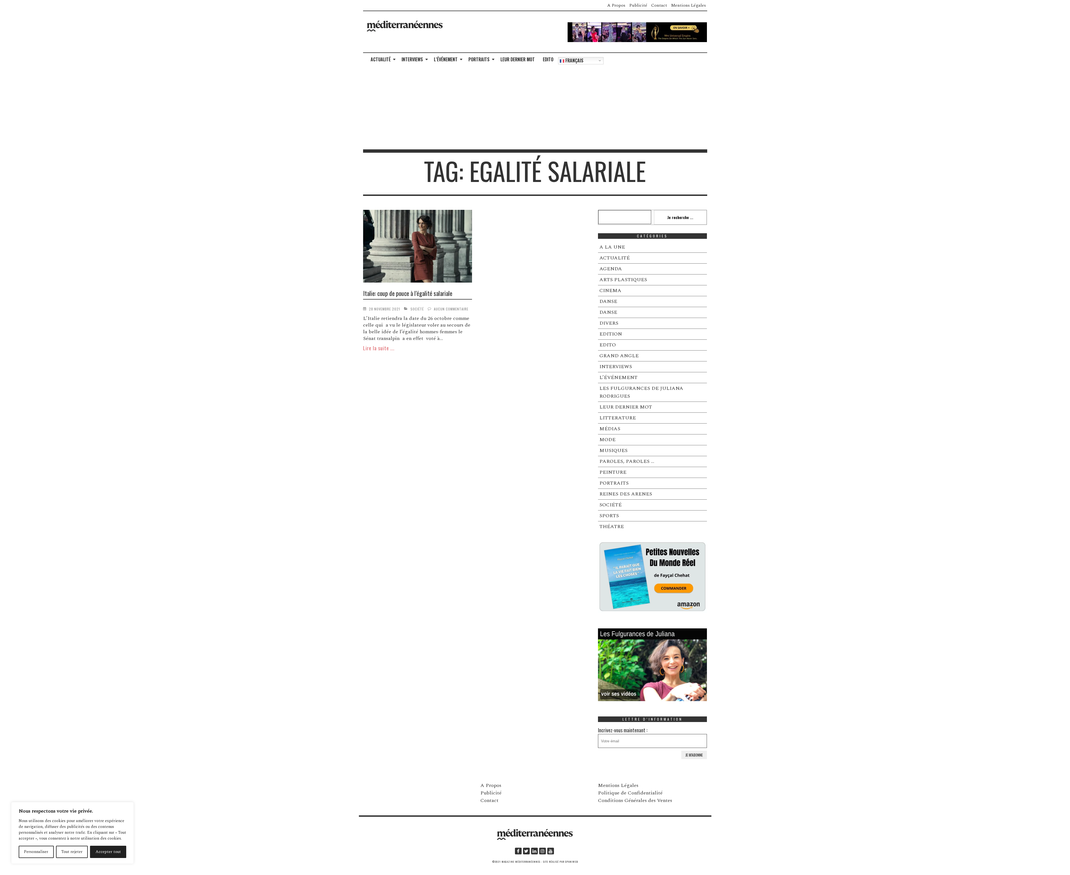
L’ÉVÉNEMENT (446, 59)
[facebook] (518, 851)
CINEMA (610, 290)
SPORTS (609, 515)
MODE (607, 439)
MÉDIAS (609, 428)
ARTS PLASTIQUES (623, 279)
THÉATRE (611, 526)
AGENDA (610, 269)
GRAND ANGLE (619, 355)
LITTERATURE (617, 418)
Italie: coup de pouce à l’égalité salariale (407, 293)
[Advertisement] (535, 108)
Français (573, 60)
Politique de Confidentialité (630, 793)
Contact (659, 5)
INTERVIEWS (412, 59)
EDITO (548, 59)
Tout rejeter (71, 852)
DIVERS (608, 323)
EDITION (610, 334)
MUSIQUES (613, 450)
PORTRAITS (479, 59)
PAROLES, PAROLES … (626, 461)
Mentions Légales (688, 5)
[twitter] (526, 851)
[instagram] (542, 851)
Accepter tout (108, 852)
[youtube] (550, 851)
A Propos (616, 5)
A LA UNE (612, 247)
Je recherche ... (680, 217)
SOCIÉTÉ (417, 309)
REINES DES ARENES (625, 494)
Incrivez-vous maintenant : (622, 730)
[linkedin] (534, 851)
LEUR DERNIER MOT (517, 59)
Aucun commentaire (451, 309)
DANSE (608, 301)
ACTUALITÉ (381, 59)
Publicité (638, 5)
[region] (72, 833)
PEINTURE (612, 472)
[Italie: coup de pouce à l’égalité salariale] (417, 247)
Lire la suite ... (379, 348)
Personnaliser (36, 852)
